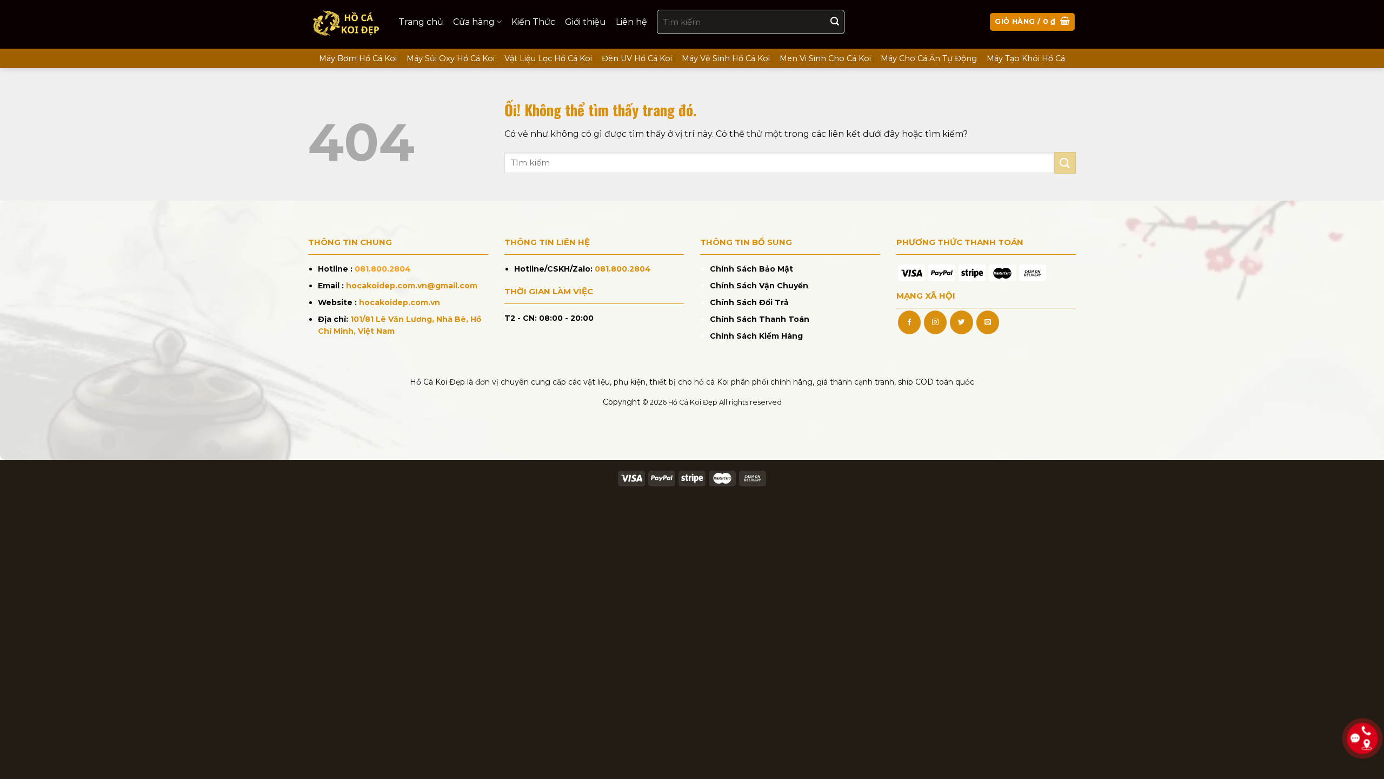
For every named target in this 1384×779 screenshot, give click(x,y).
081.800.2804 (383, 269)
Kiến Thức (533, 22)
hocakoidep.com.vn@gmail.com (411, 286)
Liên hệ (631, 22)
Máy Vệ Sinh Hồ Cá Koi (726, 58)
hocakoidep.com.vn (399, 302)
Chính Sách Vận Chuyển (759, 286)
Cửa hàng (474, 22)
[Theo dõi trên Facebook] (909, 322)
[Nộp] (835, 22)
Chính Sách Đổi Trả (749, 302)
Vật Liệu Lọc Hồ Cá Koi (548, 58)
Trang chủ (420, 22)
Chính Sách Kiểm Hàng (756, 336)
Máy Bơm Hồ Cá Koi (358, 58)
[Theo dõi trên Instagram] (935, 322)
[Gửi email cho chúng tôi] (987, 322)
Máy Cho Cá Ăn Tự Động (929, 58)
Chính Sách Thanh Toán (759, 319)
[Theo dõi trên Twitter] (961, 322)
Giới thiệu (585, 22)
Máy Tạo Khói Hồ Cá (1026, 58)
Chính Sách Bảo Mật (751, 269)
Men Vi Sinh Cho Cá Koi (825, 58)
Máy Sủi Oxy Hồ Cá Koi (451, 58)
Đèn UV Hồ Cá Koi (637, 58)
